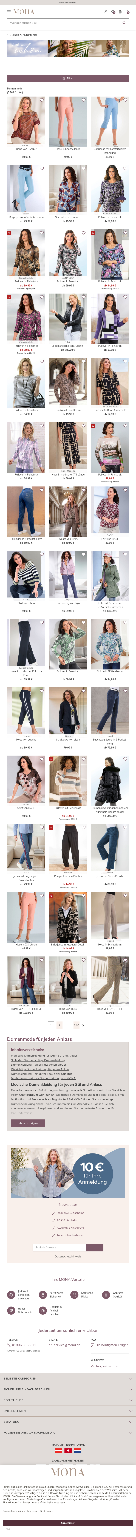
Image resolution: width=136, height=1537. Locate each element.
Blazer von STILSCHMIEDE (26, 1008)
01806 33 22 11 (24, 1345)
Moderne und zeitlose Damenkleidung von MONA (43, 1078)
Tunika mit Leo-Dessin (68, 410)
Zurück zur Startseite (24, 34)
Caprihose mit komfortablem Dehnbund (110, 150)
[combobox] (68, 22)
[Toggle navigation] (9, 11)
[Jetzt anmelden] (94, 1247)
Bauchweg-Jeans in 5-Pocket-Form (110, 741)
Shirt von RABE (110, 539)
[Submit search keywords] (124, 22)
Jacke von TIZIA (68, 1008)
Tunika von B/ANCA (26, 149)
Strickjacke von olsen (68, 739)
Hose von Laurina (26, 739)
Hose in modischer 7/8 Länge (68, 474)
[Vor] (85, 1025)
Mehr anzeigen (28, 1123)
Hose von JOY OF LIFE (110, 1008)
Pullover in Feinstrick (109, 217)
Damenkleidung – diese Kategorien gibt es (39, 1064)
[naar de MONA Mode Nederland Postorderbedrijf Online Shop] (77, 1450)
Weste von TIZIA (68, 539)
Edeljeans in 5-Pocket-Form (26, 539)
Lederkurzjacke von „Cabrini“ (68, 345)
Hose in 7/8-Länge (26, 944)
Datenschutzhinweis (68, 1256)
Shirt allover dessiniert (68, 217)
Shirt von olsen (26, 603)
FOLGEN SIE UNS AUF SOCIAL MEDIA (29, 1432)
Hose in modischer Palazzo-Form (26, 673)
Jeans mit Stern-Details (110, 876)
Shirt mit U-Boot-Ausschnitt (110, 410)
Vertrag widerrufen (105, 1366)
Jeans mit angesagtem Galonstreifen (26, 878)
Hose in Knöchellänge (68, 149)
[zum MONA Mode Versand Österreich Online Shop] (58, 1450)
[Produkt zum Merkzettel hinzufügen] (42, 100)
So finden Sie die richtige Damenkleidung (38, 1060)
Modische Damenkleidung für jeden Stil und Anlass (44, 1055)
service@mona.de (67, 1345)
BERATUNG (11, 1421)
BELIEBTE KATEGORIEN (20, 1378)
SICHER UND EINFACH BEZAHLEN (27, 1389)
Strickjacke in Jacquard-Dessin (68, 944)
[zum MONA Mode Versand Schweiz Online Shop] (68, 1450)
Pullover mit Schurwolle (68, 808)
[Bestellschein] (120, 11)
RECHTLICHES (13, 1400)
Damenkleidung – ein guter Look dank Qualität (41, 1074)
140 (76, 1025)
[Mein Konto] (106, 11)
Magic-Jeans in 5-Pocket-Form (26, 217)
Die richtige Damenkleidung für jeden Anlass (40, 1069)
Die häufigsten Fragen (112, 1345)
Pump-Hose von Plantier (68, 876)
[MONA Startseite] (24, 11)
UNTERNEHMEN (15, 1411)
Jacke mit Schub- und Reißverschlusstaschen (110, 605)
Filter (70, 78)
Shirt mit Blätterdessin (110, 671)
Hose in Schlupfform (109, 944)
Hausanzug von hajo (68, 603)
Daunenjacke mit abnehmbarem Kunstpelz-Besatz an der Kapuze (110, 810)
